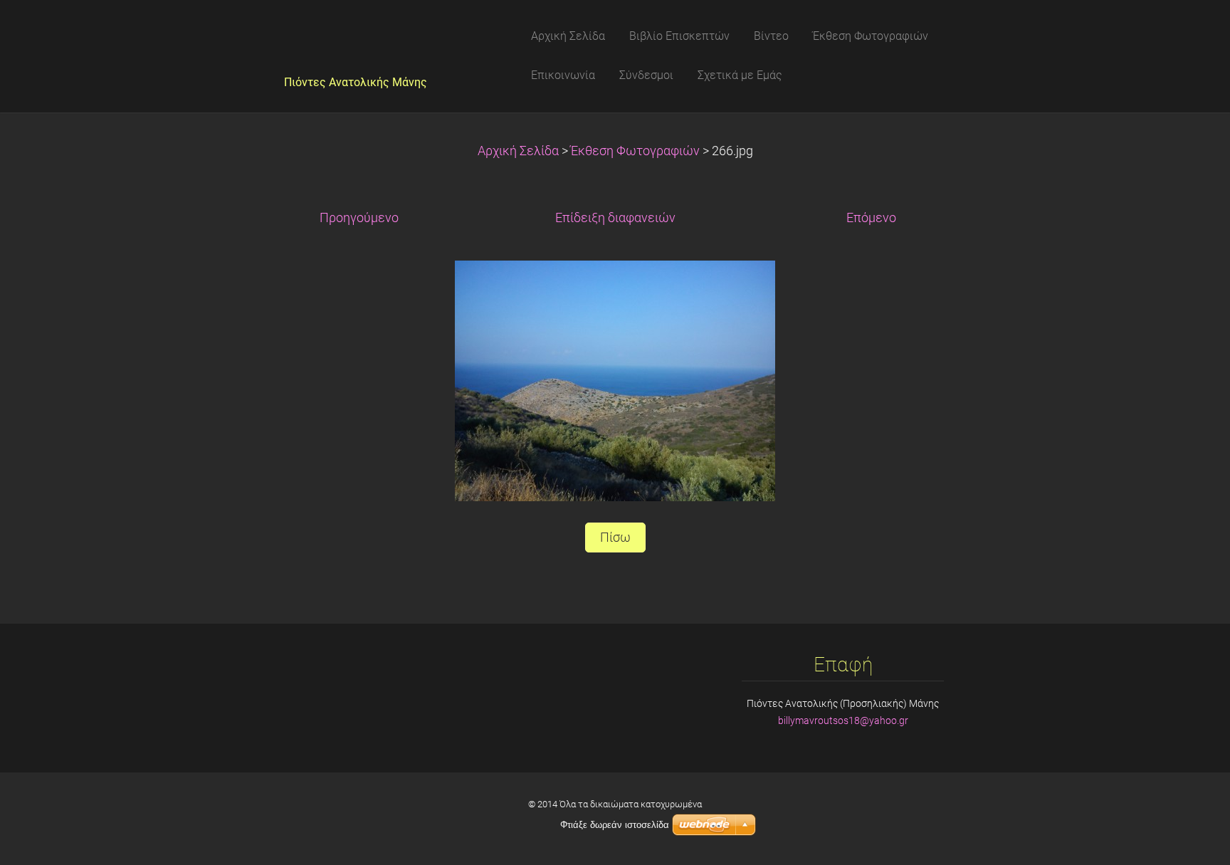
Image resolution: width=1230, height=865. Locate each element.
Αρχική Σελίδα (518, 151)
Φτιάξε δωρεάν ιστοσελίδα (614, 824)
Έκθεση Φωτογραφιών (635, 151)
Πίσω (615, 537)
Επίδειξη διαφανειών (615, 218)
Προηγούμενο (359, 218)
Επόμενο (871, 218)
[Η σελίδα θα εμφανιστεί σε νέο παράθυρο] (615, 379)
